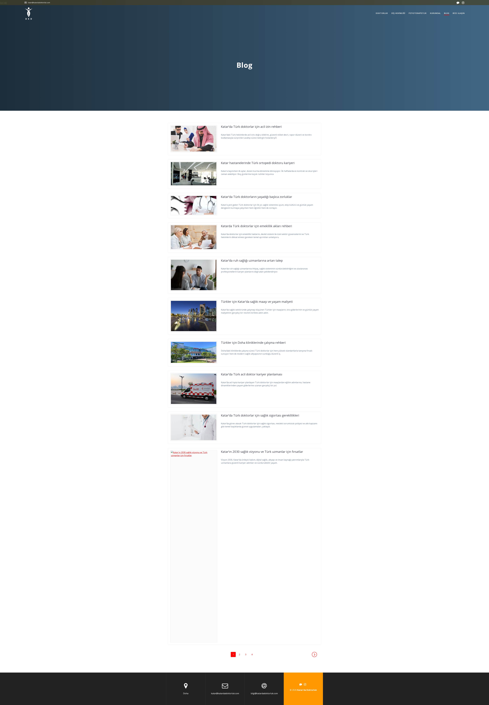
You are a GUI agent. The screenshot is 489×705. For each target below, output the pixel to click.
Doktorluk (382, 13)
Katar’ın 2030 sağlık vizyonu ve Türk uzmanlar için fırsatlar (262, 451)
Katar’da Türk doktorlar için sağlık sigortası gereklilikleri (260, 415)
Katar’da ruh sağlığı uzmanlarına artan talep (252, 260)
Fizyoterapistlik (418, 13)
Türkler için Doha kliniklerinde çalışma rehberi (253, 342)
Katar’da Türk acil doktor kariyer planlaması (251, 374)
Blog (446, 13)
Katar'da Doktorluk (307, 690)
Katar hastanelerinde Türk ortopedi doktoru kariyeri (258, 163)
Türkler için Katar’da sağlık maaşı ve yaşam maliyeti (257, 301)
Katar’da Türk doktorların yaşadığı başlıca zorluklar (256, 197)
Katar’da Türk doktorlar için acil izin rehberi (251, 126)
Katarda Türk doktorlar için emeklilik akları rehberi (256, 226)
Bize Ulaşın (459, 13)
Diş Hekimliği (398, 13)
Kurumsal (435, 13)
